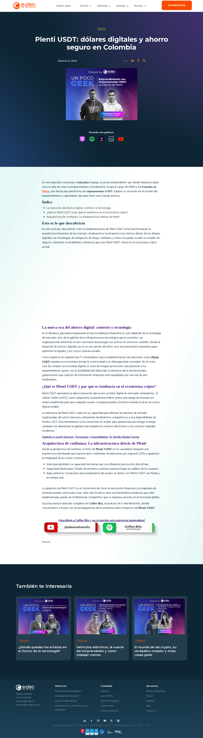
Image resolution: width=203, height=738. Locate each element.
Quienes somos (63, 5)
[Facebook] (91, 720)
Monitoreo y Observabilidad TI (68, 691)
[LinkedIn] (84, 720)
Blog (148, 705)
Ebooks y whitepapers (156, 691)
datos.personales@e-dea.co (124, 725)
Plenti (45, 191)
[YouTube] (104, 720)
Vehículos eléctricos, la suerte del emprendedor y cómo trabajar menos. (100, 651)
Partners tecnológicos (110, 701)
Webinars (150, 701)
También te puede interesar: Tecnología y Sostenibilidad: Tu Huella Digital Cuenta (90, 436)
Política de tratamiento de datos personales (95, 725)
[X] (111, 720)
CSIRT (147, 725)
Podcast (46, 542)
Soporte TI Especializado (66, 701)
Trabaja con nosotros (110, 710)
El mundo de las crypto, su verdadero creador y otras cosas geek (155, 651)
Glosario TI (150, 710)
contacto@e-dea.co (25, 701)
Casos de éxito (107, 696)
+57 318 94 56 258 (23, 697)
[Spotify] (118, 720)
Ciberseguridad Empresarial (67, 696)
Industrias (120, 5)
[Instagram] (98, 720)
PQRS (139, 725)
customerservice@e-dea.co (28, 705)
